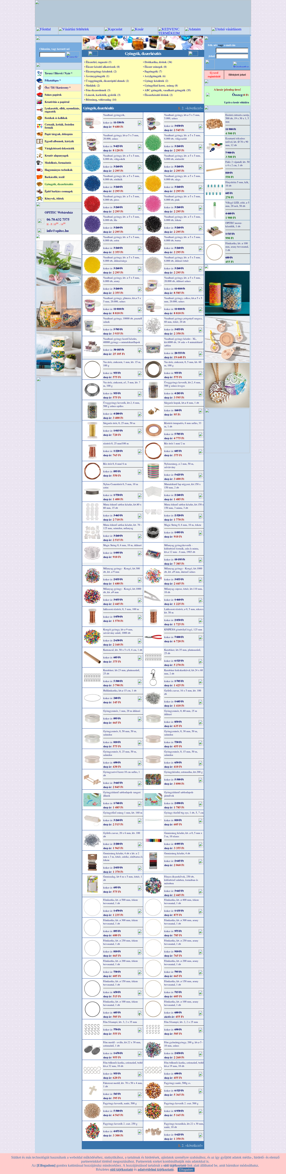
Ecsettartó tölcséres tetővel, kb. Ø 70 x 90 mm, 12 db (236, 142)
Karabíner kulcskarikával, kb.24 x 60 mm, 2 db (183, 671)
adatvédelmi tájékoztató (156, 1169)
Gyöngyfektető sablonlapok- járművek (179, 793)
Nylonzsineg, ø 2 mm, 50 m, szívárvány (179, 465)
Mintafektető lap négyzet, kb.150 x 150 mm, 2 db (182, 485)
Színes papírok (53, 95)
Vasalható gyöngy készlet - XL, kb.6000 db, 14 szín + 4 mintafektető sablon (183, 342)
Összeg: (238, 94)
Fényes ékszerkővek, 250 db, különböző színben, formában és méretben (181, 880)
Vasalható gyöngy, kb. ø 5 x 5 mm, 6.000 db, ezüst (121, 238)
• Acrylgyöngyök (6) (154, 76)
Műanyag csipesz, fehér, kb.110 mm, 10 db (183, 590)
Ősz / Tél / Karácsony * (58, 87)
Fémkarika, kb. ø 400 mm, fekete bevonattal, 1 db (181, 901)
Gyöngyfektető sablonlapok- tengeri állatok (122, 793)
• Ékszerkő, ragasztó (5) (97, 62)
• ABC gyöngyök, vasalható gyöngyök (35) (167, 90)
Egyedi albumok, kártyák (59, 141)
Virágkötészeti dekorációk (59, 148)
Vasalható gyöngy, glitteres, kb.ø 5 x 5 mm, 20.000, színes (122, 299)
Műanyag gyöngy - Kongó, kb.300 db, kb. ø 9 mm (121, 570)
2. (183, 108)
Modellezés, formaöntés (58, 163)
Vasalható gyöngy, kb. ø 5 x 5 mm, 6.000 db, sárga (182, 177)
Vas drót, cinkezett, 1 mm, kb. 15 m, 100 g (122, 363)
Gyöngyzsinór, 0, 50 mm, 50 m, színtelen (120, 732)
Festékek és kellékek (56, 118)
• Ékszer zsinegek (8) (155, 67)
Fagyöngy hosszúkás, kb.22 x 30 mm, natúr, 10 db (184, 1125)
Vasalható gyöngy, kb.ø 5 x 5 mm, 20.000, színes (121, 137)
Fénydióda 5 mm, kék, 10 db (237, 183)
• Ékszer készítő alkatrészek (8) (102, 67)
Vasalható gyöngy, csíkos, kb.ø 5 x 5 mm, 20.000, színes (183, 299)
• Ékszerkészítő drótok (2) (158, 95)
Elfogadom (186, 1169)
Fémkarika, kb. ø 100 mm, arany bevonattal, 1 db (181, 1003)
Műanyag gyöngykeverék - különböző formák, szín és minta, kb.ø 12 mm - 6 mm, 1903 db (181, 548)
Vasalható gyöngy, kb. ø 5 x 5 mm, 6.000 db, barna (182, 238)
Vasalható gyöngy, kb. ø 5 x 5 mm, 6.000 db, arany (121, 279)
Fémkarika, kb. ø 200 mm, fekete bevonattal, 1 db (120, 962)
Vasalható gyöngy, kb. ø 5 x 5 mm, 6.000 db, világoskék (121, 157)
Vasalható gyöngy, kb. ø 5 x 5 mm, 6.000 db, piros (121, 198)
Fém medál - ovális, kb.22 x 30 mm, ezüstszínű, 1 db (122, 1043)
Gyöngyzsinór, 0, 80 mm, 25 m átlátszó (180, 712)
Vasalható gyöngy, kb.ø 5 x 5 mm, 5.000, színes (182, 116)
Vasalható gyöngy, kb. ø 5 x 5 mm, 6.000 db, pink (182, 198)
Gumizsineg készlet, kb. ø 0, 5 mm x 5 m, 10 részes (183, 834)
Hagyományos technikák (59, 170)
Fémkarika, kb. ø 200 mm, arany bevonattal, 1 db (181, 962)
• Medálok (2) (92, 85)
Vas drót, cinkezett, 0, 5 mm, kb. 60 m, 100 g (182, 363)
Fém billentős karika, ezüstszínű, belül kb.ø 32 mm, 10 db (123, 1064)
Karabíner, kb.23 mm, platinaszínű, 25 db (121, 671)
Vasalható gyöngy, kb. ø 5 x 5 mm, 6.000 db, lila (121, 218)
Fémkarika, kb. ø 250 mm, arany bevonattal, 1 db (181, 942)
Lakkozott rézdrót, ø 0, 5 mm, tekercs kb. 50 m (183, 610)
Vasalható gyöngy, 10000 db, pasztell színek (122, 320)
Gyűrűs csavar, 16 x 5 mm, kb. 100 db (182, 692)
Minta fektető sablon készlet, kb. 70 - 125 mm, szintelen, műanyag (122, 526)
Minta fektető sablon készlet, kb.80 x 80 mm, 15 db (122, 506)
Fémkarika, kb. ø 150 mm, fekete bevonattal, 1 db (120, 982)
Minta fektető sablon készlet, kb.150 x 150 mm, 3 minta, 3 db (184, 506)
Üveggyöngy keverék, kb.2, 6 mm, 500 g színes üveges (182, 384)
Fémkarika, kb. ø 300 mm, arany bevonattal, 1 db (181, 921)
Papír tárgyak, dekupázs (59, 134)
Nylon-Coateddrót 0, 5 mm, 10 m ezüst (120, 485)
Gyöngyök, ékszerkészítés (59, 184)
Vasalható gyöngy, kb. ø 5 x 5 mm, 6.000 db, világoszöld (182, 137)
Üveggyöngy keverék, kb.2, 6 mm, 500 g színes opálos (121, 404)
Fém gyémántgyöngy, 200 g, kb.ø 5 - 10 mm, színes (183, 1043)
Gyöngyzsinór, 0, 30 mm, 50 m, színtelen (181, 732)
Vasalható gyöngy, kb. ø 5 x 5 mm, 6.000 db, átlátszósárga (121, 259)
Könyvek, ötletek (54, 198)
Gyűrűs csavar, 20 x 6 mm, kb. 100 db (121, 834)
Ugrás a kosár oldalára (236, 102)
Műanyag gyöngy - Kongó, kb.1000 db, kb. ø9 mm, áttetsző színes (183, 570)
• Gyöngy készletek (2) (155, 81)
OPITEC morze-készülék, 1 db (233, 224)
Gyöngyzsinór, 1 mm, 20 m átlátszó (121, 710)
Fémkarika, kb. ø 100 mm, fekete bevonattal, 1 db (120, 1003)
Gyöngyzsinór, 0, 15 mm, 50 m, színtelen (181, 753)
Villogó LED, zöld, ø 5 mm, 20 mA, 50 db (237, 204)
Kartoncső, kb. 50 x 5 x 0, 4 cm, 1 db (122, 649)
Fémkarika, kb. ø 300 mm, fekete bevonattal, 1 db (120, 921)
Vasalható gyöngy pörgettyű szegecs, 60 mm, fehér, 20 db (183, 320)
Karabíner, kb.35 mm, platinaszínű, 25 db (182, 651)
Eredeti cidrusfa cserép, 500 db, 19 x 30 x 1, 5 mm (237, 118)
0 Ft (246, 95)
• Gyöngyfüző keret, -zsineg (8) (160, 85)
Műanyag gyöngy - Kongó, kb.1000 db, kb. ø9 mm (122, 590)
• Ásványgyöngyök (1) (96, 76)
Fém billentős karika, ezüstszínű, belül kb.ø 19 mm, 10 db (184, 1064)
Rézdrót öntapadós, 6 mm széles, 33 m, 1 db (182, 424)
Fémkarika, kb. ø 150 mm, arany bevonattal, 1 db (181, 982)
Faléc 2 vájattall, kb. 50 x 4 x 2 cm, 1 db (237, 163)
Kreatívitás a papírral (57, 102)
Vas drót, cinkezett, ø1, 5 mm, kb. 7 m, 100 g (121, 384)
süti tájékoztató (121, 1169)
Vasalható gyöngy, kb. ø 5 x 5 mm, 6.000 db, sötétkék (121, 177)
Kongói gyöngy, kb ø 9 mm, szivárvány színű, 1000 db (118, 631)
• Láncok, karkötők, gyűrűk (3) (102, 95)
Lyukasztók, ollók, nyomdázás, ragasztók (62, 109)
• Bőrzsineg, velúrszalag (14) (100, 100)
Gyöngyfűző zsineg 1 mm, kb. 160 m (122, 812)
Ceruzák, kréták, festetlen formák (59, 126)
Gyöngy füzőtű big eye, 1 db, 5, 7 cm (184, 812)
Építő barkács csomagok (59, 191)
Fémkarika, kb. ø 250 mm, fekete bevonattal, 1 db (120, 942)
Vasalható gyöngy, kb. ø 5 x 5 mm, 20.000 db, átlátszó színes (182, 279)
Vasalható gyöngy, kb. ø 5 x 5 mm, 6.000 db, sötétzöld (182, 157)
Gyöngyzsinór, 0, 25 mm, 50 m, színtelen (120, 753)
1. (179, 107)
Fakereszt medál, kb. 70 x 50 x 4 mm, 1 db (123, 1084)
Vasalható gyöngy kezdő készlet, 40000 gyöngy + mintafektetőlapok (121, 340)
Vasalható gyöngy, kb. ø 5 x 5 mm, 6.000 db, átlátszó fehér (182, 259)
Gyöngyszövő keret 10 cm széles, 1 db (121, 773)
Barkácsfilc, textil (54, 177)
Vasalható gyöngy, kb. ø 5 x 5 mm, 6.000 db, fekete (182, 218)
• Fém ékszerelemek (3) (97, 90)
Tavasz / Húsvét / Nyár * (58, 73)
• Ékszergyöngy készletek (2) (100, 71)
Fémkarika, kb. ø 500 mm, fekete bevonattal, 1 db (120, 901)
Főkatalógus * (53, 80)
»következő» (194, 108)
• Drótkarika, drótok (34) (157, 62)
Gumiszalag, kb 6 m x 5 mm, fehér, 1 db (122, 878)
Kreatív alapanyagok (57, 155)
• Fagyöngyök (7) (152, 71)
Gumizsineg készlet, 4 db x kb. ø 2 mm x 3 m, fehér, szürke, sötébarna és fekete (123, 857)
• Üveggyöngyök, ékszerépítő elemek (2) (106, 81)
